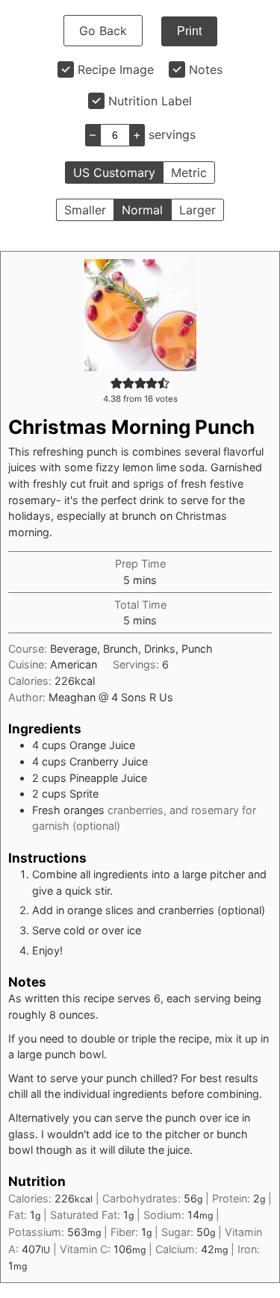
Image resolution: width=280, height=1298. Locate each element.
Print (189, 31)
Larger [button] (197, 209)
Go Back (103, 30)
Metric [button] (189, 172)
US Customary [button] (114, 172)
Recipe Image (116, 69)
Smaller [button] (85, 209)
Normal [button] (142, 209)
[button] (116, 382)
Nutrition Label (150, 100)
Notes (206, 69)
